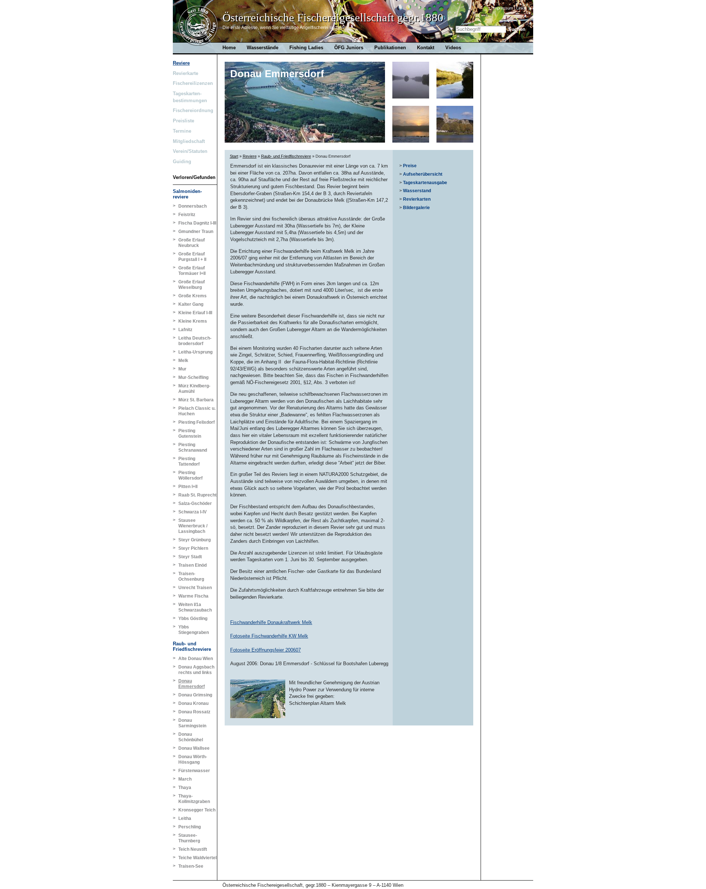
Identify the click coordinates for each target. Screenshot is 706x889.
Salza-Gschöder (195, 503)
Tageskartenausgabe (425, 182)
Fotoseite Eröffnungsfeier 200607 (265, 650)
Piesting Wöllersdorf (190, 475)
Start (234, 156)
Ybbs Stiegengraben (193, 629)
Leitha (184, 818)
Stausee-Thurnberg (189, 838)
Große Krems (192, 295)
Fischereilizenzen (193, 83)
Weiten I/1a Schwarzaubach (195, 607)
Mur (182, 369)
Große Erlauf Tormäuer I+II (192, 270)
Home (198, 26)
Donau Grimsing (195, 695)
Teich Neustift (192, 849)
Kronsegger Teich (196, 810)
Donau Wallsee (194, 748)
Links (521, 8)
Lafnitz (185, 329)
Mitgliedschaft (189, 141)
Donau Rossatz (194, 711)
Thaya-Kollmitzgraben (194, 798)
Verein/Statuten (190, 151)
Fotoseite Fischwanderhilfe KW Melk (269, 636)
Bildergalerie (416, 207)
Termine (182, 131)
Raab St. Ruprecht (197, 495)
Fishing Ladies (306, 47)
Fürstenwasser (194, 770)
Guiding (182, 161)
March (185, 779)
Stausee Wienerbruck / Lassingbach (192, 526)
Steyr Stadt (190, 556)
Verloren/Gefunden (193, 177)
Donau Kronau (193, 703)
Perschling (189, 826)
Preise (410, 165)
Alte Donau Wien (195, 658)
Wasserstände (262, 47)
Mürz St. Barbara (196, 399)
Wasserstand (417, 190)
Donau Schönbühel (190, 737)
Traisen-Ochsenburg (191, 576)
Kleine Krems (192, 321)
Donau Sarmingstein (192, 723)
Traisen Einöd (192, 565)
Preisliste (183, 120)
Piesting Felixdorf (196, 422)
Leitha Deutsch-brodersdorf (194, 341)
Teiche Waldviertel (197, 857)
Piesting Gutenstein (189, 433)
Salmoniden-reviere (187, 194)
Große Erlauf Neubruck (191, 242)
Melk (183, 360)
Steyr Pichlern (193, 548)
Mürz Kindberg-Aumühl (194, 388)
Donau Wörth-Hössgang (192, 759)
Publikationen (390, 47)
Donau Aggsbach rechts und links (196, 669)
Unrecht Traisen (195, 587)
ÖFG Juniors (348, 47)
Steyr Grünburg (194, 539)
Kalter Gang (190, 304)
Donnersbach (192, 206)
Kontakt (425, 47)
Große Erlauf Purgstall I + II (192, 256)
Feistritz (186, 214)
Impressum (503, 8)
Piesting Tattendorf (189, 461)
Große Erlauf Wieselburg (191, 284)
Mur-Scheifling (193, 377)
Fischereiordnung (193, 110)
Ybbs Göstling (192, 618)
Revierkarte (185, 73)
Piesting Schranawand (192, 447)
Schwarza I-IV (192, 512)
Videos (453, 47)
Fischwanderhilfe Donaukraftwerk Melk (271, 622)
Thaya (184, 787)
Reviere (181, 63)
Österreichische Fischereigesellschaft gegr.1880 (332, 17)
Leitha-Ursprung (195, 352)
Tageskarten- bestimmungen (190, 97)
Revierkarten (417, 199)
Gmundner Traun (195, 231)
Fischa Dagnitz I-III (197, 223)
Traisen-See (190, 866)
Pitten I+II (187, 486)
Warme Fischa (193, 596)
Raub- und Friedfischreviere (192, 646)
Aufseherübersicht (422, 174)
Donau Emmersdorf (191, 683)
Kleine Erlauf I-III (195, 312)
